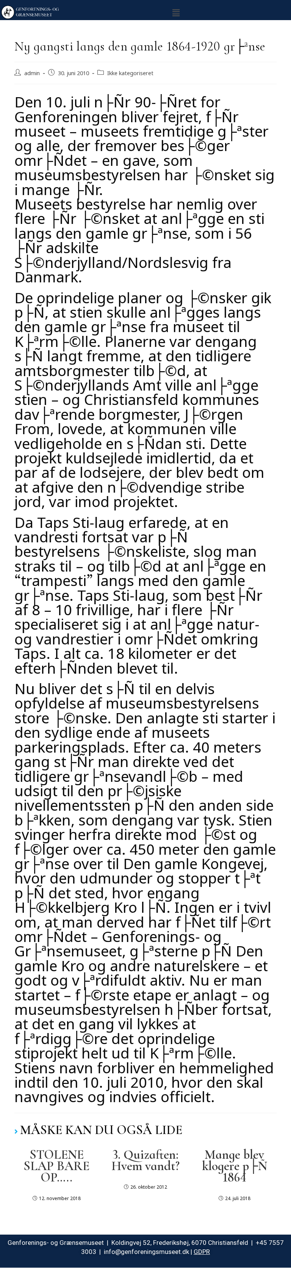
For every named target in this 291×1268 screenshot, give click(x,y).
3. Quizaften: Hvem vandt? (145, 1160)
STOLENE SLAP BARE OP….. (56, 1166)
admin (32, 72)
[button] (176, 12)
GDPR (202, 1251)
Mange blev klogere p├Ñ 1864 (234, 1166)
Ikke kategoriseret (130, 72)
